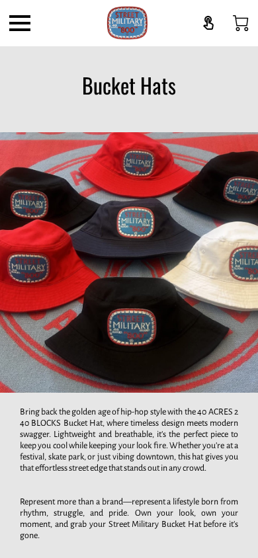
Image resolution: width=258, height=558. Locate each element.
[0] (241, 23)
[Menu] (19, 23)
